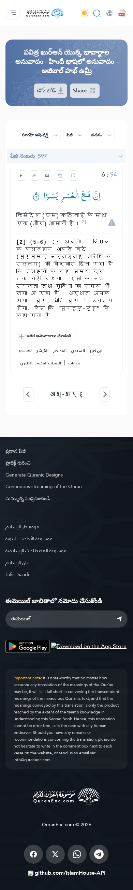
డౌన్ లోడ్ (47, 90)
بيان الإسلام (17, 562)
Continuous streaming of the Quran (43, 486)
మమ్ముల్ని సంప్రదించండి (27, 498)
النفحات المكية (49, 363)
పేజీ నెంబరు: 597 (28, 156)
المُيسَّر (42, 351)
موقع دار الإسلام (22, 526)
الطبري (26, 363)
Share (80, 90)
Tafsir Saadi (17, 574)
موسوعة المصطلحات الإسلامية (35, 550)
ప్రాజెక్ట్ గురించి (18, 462)
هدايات (74, 363)
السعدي (78, 351)
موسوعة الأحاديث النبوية (29, 538)
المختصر (59, 351)
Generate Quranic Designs (34, 474)
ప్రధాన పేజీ (15, 451)
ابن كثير (96, 351)
